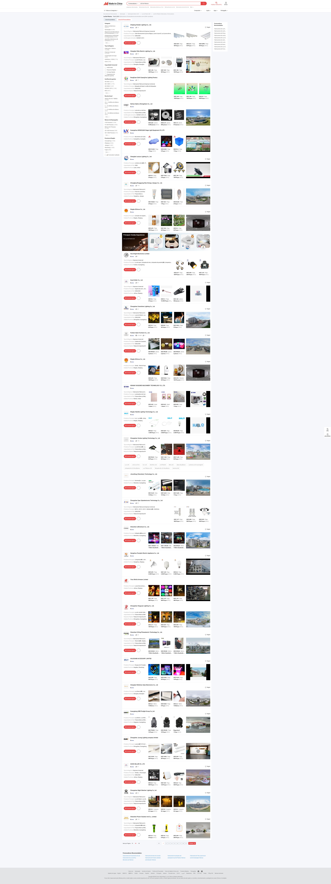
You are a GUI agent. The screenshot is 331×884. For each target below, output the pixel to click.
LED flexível (163, 465)
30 (135, 843)
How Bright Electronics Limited (139, 254)
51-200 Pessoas (111, 124)
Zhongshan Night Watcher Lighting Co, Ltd (143, 790)
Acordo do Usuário (146, 871)
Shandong (109, 147)
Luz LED (127, 465)
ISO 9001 (109, 81)
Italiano (165, 873)
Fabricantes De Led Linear (221, 31)
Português (158, 873)
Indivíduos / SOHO (111, 59)
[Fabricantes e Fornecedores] (112, 3)
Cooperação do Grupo (111, 56)
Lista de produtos (110, 19)
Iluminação (110, 29)
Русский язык (171, 873)
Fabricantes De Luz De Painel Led (223, 37)
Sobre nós (130, 871)
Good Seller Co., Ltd (136, 280)
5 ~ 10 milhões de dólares (111, 106)
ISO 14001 (109, 84)
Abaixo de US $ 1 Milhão (111, 99)
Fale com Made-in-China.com (172, 871)
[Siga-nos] (202, 871)
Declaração (137, 871)
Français (141, 873)
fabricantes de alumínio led (182, 7)
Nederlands (189, 873)
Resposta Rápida (111, 70)
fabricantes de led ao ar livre (156, 7)
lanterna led (176, 468)
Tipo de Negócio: (128, 31)
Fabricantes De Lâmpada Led (174, 855)
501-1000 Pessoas (111, 133)
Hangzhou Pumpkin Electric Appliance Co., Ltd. (144, 553)
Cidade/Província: (128, 64)
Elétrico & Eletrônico (110, 26)
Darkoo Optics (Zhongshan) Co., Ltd (141, 104)
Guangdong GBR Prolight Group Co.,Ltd (142, 711)
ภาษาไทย (199, 873)
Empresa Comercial (110, 52)
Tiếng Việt (210, 873)
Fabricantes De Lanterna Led (222, 29)
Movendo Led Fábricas (128, 859)
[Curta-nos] (198, 871)
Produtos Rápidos (184, 871)
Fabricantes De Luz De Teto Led (222, 46)
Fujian (108, 150)
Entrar (226, 4)
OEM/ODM (110, 67)
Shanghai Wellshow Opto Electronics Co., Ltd (144, 685)
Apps (215, 10)
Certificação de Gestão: (130, 38)
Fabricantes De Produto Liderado (153, 857)
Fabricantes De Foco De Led (221, 49)
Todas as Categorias (111, 10)
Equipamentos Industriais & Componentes (111, 36)
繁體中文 (131, 873)
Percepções (193, 871)
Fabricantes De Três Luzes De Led (198, 855)
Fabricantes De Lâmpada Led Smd (223, 40)
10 (132, 843)
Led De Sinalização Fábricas (196, 857)
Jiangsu (109, 145)
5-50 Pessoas (110, 122)
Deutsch (153, 873)
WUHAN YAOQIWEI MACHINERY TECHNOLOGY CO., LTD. (147, 385)
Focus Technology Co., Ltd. (163, 876)
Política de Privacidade (157, 871)
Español (147, 873)
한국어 (178, 873)
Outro (108, 61)
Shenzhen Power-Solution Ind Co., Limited (143, 817)
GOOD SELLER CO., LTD (137, 764)
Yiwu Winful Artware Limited (139, 579)
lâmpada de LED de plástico (162, 468)
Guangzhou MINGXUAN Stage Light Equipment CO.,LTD (147, 130)
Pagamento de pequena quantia (110, 74)
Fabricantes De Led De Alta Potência (224, 35)
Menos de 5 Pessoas (110, 127)
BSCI (108, 90)
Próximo (191, 843)
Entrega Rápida (111, 72)
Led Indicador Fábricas (150, 859)
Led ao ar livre (136, 465)
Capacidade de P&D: (129, 36)
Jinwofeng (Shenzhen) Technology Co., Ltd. (143, 474)
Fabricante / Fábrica (110, 49)
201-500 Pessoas (111, 130)
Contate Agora (131, 43)
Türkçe (204, 873)
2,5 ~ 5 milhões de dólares (112, 102)
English (119, 873)
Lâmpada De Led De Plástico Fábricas (176, 857)
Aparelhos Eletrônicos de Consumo (111, 39)
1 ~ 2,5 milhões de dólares (112, 110)
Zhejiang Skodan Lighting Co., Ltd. (140, 25)
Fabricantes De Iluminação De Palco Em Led (226, 44)
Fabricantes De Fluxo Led (221, 33)
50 (139, 843)
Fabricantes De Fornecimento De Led (131, 855)
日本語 (136, 873)
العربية (183, 873)
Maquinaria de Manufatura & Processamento (112, 32)
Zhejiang (109, 143)
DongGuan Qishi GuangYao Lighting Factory (143, 77)
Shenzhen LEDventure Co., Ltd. (139, 527)
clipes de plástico (181, 465)
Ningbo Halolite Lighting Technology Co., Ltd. (144, 412)
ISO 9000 (109, 86)
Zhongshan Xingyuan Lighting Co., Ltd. (142, 606)
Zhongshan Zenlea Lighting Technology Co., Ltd (145, 438)
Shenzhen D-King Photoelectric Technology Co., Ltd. (146, 632)
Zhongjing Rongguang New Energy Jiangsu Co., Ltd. (146, 183)
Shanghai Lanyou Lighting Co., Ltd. (141, 157)
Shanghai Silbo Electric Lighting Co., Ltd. (142, 51)
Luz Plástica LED (147, 468)
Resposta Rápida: (128, 90)
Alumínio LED (153, 465)
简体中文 (125, 873)
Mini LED (171, 465)
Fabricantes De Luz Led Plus (129, 857)
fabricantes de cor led (170, 7)
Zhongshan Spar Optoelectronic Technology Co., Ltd (146, 500)
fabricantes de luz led (144, 7)
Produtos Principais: (129, 33)
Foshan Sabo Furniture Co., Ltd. (140, 333)
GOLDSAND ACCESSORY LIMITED (140, 658)
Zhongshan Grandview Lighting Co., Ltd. (142, 306)
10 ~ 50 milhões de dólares (112, 113)
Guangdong (110, 141)
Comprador (197, 10)
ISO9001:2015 (111, 88)
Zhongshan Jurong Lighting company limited (144, 738)
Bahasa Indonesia (219, 873)
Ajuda (207, 10)
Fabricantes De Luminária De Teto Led (224, 42)
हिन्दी (194, 873)
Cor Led (145, 465)
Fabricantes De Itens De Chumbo (153, 855)
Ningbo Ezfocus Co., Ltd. (137, 209)
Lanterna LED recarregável (196, 465)
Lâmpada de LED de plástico (132, 468)
